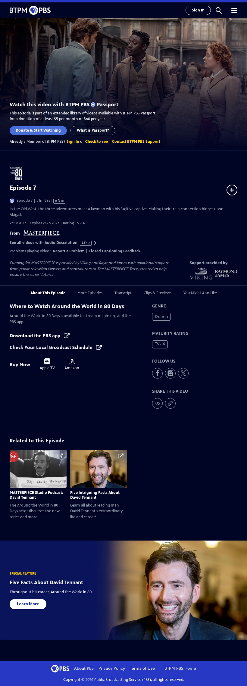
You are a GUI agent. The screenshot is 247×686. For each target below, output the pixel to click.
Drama (161, 316)
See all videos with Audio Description (48, 242)
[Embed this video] (157, 403)
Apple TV (47, 364)
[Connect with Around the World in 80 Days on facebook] (157, 373)
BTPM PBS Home (180, 668)
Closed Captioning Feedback (114, 251)
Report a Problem (69, 251)
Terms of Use (142, 668)
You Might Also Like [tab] (200, 293)
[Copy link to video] (170, 403)
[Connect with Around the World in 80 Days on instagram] (170, 373)
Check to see (96, 141)
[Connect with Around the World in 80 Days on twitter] (183, 373)
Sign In (198, 10)
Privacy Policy (111, 668)
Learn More (28, 603)
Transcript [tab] (123, 293)
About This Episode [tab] (47, 293)
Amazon (71, 364)
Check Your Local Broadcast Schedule (52, 347)
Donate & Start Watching (38, 130)
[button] (219, 10)
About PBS (84, 668)
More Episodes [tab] (89, 293)
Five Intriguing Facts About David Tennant (95, 495)
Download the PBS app (35, 335)
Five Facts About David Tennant (46, 582)
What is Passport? (93, 130)
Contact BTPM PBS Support (136, 141)
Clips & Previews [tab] (157, 293)
